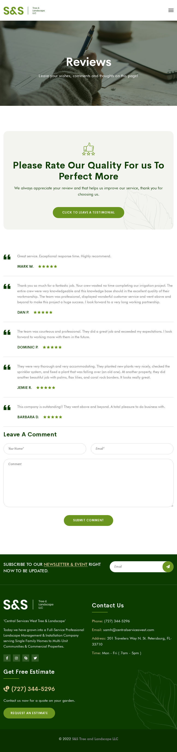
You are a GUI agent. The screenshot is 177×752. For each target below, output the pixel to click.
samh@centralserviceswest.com (128, 630)
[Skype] (26, 658)
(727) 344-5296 (117, 621)
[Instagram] (16, 658)
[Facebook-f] (7, 658)
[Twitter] (35, 658)
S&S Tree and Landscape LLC (95, 739)
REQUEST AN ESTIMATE (29, 713)
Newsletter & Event (65, 564)
